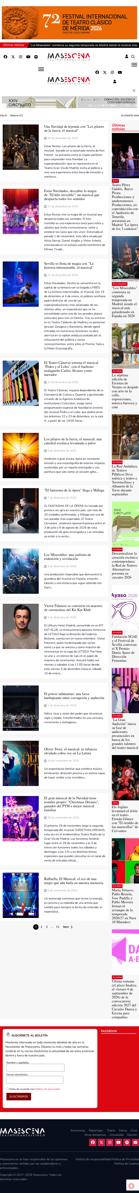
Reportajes (96, 1130)
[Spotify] (35, 57)
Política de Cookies (126, 1164)
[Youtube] (28, 57)
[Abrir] (134, 64)
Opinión (132, 1135)
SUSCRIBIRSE (18, 1097)
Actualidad (117, 371)
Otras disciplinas (120, 284)
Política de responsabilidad (93, 1159)
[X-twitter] (13, 57)
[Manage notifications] (131, 1186)
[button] (133, 57)
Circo (133, 1130)
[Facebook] (5, 57)
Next (66, 927)
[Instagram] (20, 57)
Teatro (115, 181)
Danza (123, 1130)
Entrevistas (78, 1130)
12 (57, 927)
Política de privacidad (47, 1089)
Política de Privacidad (125, 1159)
